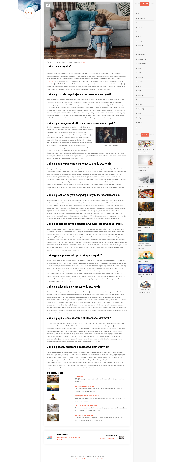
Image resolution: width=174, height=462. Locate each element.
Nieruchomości (142, 59)
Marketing (140, 45)
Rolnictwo (140, 82)
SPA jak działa (79, 376)
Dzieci (139, 23)
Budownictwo (141, 18)
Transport (140, 100)
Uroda (139, 113)
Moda (139, 50)
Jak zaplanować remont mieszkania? (86, 405)
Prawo (139, 72)
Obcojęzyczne (142, 63)
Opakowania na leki (143, 186)
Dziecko (140, 27)
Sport (139, 91)
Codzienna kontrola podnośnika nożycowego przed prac (145, 245)
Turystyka (140, 104)
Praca (139, 68)
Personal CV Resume (82, 459)
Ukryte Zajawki (142, 109)
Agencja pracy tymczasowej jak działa (87, 396)
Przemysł (140, 77)
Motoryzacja (141, 54)
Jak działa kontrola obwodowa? (85, 386)
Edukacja (140, 32)
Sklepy (140, 86)
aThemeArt (99, 459)
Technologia (141, 95)
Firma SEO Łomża (143, 261)
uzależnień (50, 81)
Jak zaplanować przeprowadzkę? (85, 415)
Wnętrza (140, 122)
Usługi (139, 118)
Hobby (139, 36)
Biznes (140, 14)
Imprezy (140, 41)
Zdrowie (84, 62)
